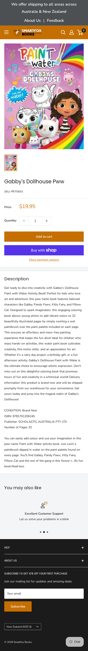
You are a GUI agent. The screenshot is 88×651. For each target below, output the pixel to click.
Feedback (55, 20)
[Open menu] (6, 32)
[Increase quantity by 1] (46, 220)
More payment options (44, 260)
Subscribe (18, 606)
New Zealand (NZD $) (19, 626)
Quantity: (10, 220)
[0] (80, 32)
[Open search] (63, 32)
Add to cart (44, 236)
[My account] (71, 32)
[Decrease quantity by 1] (23, 220)
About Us (32, 20)
